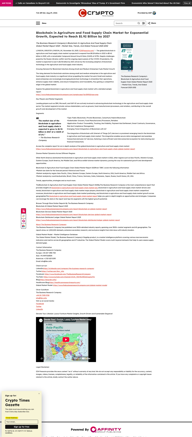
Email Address (11, 418)
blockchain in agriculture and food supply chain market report (73, 196)
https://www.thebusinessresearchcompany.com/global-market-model (80, 285)
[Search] (138, 23)
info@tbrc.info (41, 298)
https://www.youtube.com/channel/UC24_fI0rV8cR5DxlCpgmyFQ (69, 277)
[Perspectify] (23, 216)
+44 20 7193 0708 (42, 295)
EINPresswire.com (86, 51)
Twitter (38, 306)
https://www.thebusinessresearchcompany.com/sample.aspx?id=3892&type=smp (67, 95)
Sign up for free (21, 427)
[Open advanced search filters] (143, 23)
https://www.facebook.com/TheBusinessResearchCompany (68, 274)
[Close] (39, 394)
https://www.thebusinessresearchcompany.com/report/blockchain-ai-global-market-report (71, 209)
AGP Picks (6, 3)
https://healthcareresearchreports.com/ (64, 282)
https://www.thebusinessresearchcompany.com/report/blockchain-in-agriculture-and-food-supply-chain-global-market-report (85, 149)
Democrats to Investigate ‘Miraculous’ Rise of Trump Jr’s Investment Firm (90, 3)
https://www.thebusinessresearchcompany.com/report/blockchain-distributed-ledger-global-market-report (78, 220)
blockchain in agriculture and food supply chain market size (75, 188)
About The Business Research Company (51, 224)
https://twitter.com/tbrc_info (53, 271)
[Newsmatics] (23, 225)
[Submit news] (23, 211)
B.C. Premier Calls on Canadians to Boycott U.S (27, 3)
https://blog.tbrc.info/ (48, 280)
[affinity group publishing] (23, 220)
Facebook (40, 304)
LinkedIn (39, 309)
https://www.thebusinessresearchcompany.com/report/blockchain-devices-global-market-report (74, 215)
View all (187, 3)
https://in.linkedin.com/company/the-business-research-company (68, 268)
